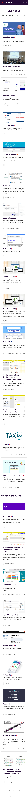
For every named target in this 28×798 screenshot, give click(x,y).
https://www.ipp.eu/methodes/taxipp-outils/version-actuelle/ (14, 442)
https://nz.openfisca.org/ (14, 341)
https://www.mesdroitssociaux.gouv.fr (14, 216)
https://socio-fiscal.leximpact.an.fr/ (14, 410)
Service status (22, 790)
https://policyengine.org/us (14, 307)
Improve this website (14, 792)
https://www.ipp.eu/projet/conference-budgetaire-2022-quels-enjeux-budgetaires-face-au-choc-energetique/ (14, 63)
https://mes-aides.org (14, 184)
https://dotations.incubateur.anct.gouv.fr (14, 93)
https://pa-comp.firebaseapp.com (14, 245)
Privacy (10, 790)
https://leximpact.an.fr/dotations (14, 375)
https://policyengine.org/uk (14, 275)
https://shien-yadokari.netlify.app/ (14, 474)
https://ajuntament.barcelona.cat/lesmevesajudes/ (14, 153)
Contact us (15, 790)
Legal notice (5, 790)
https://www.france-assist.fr (14, 123)
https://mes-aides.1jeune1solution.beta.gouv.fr (14, 34)
